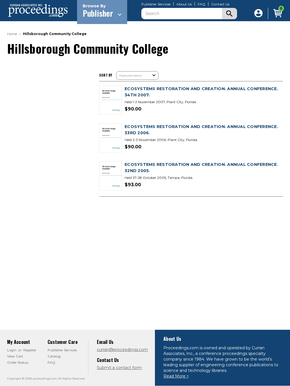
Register (30, 350)
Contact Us (220, 4)
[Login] (258, 13)
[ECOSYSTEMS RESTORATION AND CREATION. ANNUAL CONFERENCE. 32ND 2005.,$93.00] (110, 176)
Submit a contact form (119, 367)
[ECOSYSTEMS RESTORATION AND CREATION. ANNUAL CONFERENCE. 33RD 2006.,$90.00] (110, 138)
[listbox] (137, 75)
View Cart (15, 356)
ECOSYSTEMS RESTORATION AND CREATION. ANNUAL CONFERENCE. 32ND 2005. (201, 167)
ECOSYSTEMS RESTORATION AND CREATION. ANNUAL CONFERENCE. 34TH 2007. (201, 91)
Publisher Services (155, 4)
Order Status (17, 362)
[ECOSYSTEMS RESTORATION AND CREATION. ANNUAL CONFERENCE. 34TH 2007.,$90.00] (110, 100)
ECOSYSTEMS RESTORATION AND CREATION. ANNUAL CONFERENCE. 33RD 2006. (201, 129)
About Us (184, 4)
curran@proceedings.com (122, 349)
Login (11, 350)
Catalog (54, 356)
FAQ (201, 4)
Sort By (105, 75)
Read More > (176, 376)
